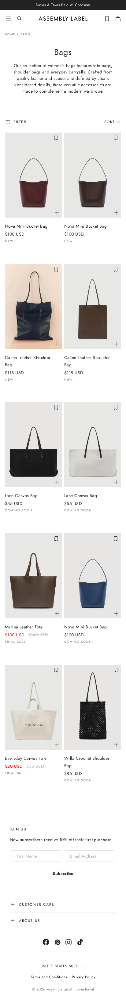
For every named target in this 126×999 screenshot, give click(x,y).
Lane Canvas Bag (21, 495)
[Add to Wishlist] (56, 138)
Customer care (36, 904)
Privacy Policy (83, 977)
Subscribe (63, 873)
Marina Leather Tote (24, 627)
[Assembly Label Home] (63, 18)
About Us (29, 920)
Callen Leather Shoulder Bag (28, 361)
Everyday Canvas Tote (25, 758)
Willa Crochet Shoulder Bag (86, 762)
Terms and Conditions (49, 977)
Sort (109, 122)
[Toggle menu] (8, 18)
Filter (20, 122)
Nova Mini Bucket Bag (26, 226)
